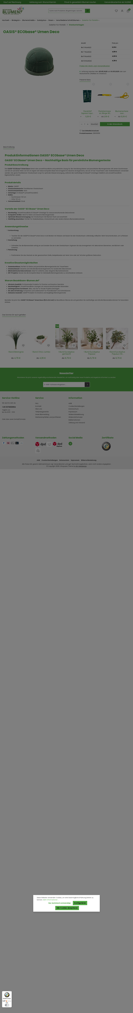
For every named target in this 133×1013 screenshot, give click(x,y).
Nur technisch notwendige (59, 903)
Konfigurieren (80, 903)
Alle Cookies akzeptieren (67, 908)
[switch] (7, 1005)
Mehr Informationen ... (51, 900)
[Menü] (10, 992)
